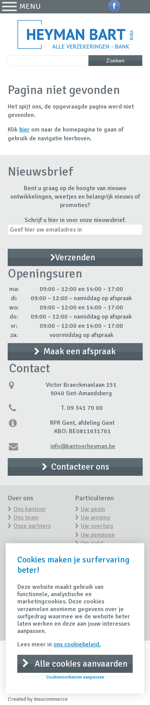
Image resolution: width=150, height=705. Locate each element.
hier (24, 129)
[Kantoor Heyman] (75, 35)
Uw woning (95, 517)
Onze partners (32, 526)
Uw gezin (93, 509)
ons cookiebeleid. (77, 644)
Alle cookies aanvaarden (80, 663)
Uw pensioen (98, 535)
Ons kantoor (29, 509)
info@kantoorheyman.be (82, 446)
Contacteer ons (80, 466)
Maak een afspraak (79, 351)
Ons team (26, 517)
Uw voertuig (97, 526)
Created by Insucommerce (38, 699)
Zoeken (115, 61)
